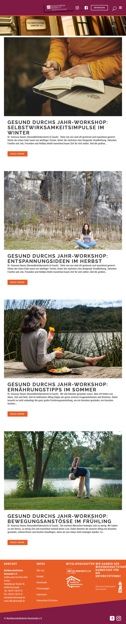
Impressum (42, 594)
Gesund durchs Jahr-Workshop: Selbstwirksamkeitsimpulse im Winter (58, 127)
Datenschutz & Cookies (47, 600)
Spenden (99, 8)
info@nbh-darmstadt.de (14, 597)
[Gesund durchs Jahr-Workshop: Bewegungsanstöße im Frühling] (63, 470)
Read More (17, 154)
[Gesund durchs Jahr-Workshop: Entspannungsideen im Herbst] (63, 210)
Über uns (40, 570)
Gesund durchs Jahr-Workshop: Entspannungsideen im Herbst (58, 258)
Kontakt (40, 576)
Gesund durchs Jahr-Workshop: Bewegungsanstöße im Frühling (60, 518)
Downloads (42, 582)
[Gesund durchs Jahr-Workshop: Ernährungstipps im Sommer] (63, 339)
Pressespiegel (43, 588)
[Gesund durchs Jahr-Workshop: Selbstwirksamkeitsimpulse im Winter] (63, 76)
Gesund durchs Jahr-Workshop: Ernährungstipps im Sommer (58, 387)
